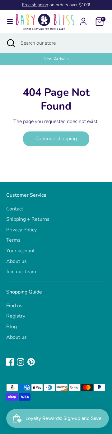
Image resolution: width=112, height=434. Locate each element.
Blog (11, 326)
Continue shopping (56, 138)
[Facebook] (10, 362)
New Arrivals (26, 59)
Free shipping (35, 5)
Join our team (21, 271)
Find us (14, 305)
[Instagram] (20, 362)
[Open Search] (10, 43)
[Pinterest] (31, 362)
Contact (14, 208)
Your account (20, 250)
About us (16, 261)
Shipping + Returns (27, 219)
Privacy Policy (21, 229)
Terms (13, 240)
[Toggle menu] (7, 21)
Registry (15, 316)
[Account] (83, 19)
